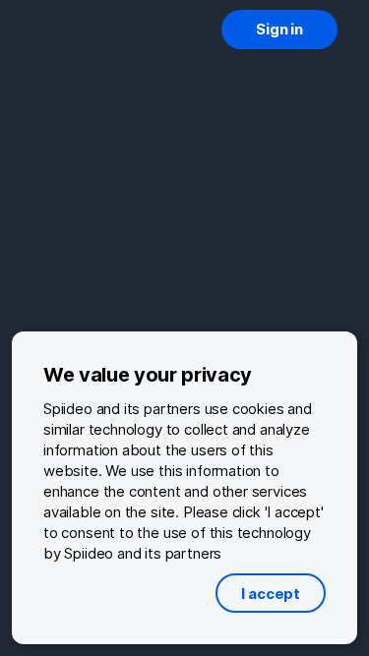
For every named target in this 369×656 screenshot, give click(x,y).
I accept (270, 593)
